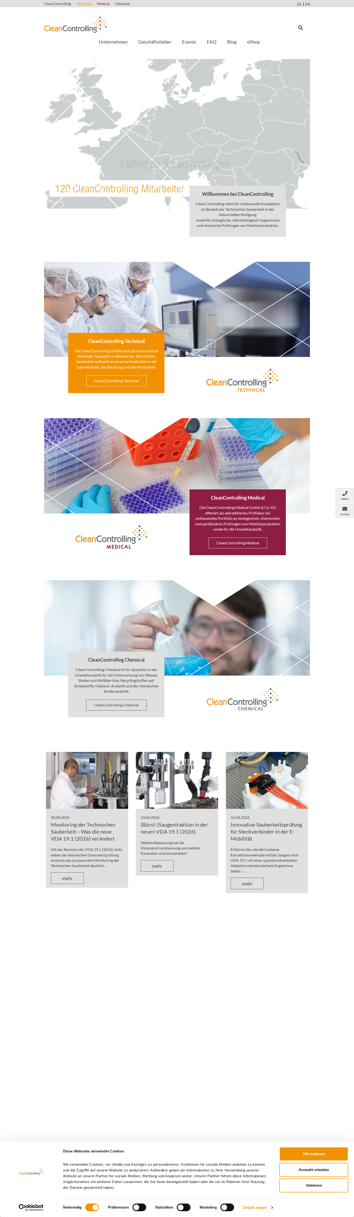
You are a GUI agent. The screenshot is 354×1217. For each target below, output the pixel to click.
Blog (231, 42)
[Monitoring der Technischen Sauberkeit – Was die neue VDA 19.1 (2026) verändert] (87, 779)
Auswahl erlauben (314, 1170)
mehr (67, 878)
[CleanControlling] (75, 24)
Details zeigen (255, 1207)
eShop (253, 42)
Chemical (122, 3)
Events (189, 42)
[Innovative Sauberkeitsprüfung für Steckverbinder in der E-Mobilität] (267, 779)
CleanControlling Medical (237, 542)
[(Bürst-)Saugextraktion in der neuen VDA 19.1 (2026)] (177, 779)
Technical (84, 3)
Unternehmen (113, 42)
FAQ (211, 42)
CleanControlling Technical (116, 380)
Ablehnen (314, 1185)
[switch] (139, 1207)
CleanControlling (57, 3)
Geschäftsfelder (154, 42)
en (307, 4)
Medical (103, 3)
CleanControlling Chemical (116, 705)
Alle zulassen (314, 1154)
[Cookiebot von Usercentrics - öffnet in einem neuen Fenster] (31, 1207)
